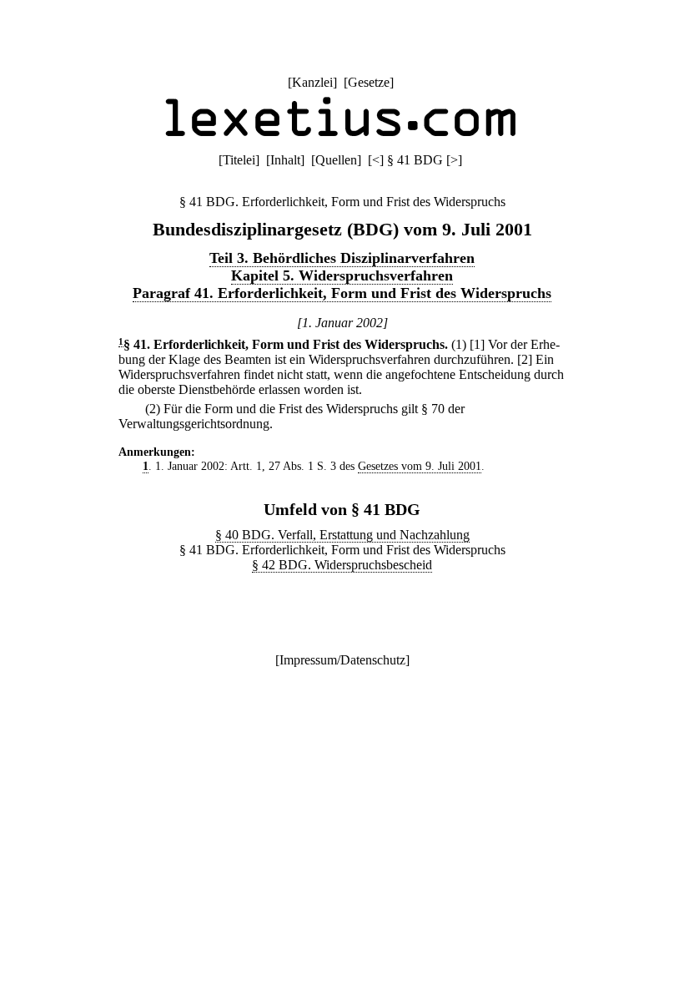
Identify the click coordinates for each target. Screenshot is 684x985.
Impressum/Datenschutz (342, 660)
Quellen (336, 160)
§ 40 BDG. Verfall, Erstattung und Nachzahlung (342, 535)
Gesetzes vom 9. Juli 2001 (419, 465)
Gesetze (369, 82)
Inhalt (285, 160)
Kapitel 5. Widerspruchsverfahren (342, 275)
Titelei (239, 160)
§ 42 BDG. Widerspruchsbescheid (342, 565)
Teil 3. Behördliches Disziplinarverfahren (342, 258)
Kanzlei (312, 82)
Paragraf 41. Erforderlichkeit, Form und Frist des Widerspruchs (342, 293)
